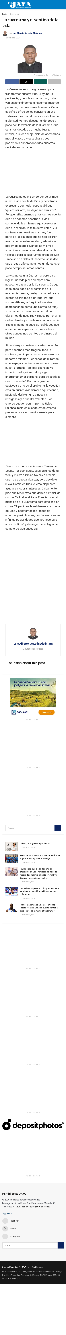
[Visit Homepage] (19, 5)
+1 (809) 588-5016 (22, 1206)
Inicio (4, 14)
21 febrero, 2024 (13, 38)
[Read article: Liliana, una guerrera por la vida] (11, 846)
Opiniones (14, 14)
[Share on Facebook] (12, 81)
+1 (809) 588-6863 (41, 1206)
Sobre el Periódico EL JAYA (14, 1267)
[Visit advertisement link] (33, 697)
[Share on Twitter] (26, 81)
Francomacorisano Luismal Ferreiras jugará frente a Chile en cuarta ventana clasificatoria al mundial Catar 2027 (39, 907)
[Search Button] (57, 828)
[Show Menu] (3, 4)
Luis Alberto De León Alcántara (27, 33)
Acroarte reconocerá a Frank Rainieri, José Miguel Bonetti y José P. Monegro (40, 857)
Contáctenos (37, 1267)
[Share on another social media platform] (54, 81)
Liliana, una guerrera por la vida (35, 843)
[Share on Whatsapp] (40, 81)
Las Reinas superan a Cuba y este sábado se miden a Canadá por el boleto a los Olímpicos (39, 891)
